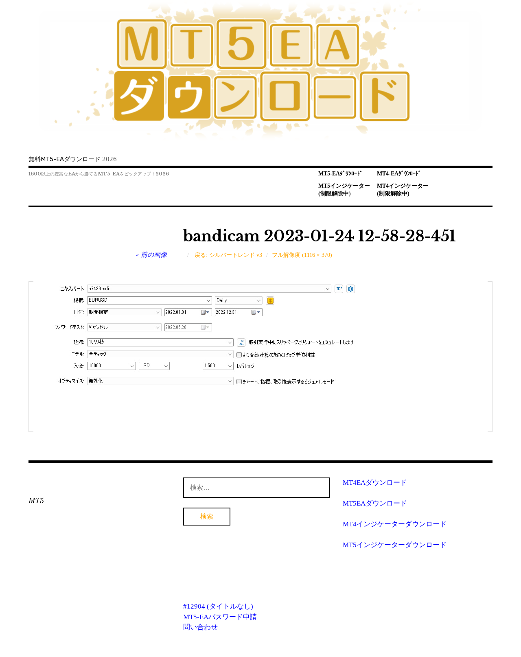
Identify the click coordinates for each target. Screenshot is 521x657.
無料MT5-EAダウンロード (64, 159)
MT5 (36, 501)
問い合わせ (200, 627)
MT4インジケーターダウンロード (395, 524)
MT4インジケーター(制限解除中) (403, 190)
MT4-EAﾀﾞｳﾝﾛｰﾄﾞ (399, 174)
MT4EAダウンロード (375, 482)
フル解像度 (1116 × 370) (302, 255)
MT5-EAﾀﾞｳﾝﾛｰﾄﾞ (340, 174)
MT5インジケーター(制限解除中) (344, 190)
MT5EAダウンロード (375, 503)
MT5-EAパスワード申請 (220, 617)
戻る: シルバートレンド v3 (228, 255)
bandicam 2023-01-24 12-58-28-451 (319, 236)
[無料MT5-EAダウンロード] (260, 71)
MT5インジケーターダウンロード (395, 545)
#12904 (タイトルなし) (218, 606)
